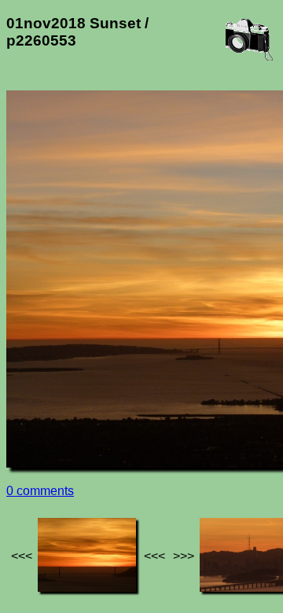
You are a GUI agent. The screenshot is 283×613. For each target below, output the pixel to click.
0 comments (40, 490)
